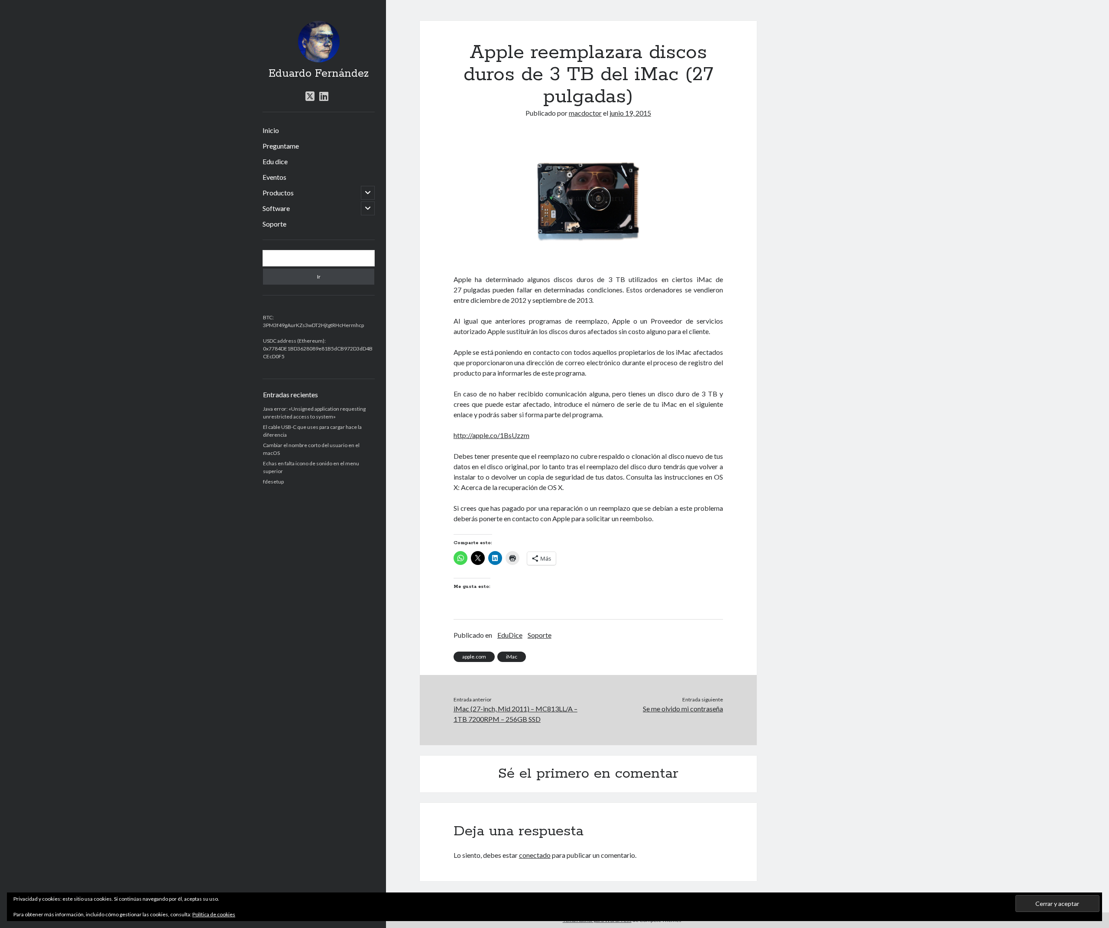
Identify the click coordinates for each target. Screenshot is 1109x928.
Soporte (274, 224)
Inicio (271, 130)
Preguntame (281, 146)
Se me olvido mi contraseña (683, 708)
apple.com (474, 656)
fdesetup (273, 481)
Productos (278, 192)
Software (276, 208)
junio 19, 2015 (630, 113)
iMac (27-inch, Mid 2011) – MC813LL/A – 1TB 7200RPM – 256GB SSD (515, 713)
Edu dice (275, 161)
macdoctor (585, 113)
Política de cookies (213, 914)
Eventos (274, 177)
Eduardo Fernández (319, 74)
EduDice (509, 635)
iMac (511, 656)
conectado (535, 855)
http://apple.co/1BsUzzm (491, 435)
